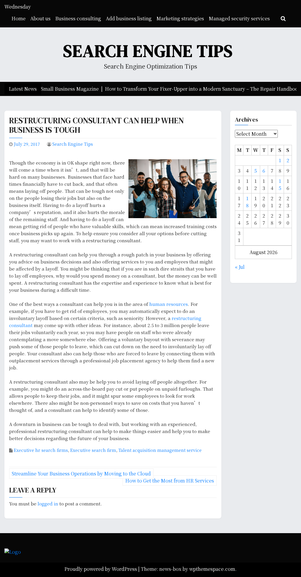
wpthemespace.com (212, 569)
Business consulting (78, 18)
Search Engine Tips (148, 50)
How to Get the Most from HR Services (169, 480)
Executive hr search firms (41, 450)
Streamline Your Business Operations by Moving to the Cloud (81, 473)
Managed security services (239, 18)
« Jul (240, 266)
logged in (48, 503)
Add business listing (129, 18)
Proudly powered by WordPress (101, 569)
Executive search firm (93, 450)
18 (247, 202)
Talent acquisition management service (160, 450)
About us (40, 18)
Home (18, 18)
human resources (168, 304)
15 (280, 184)
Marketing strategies (180, 18)
